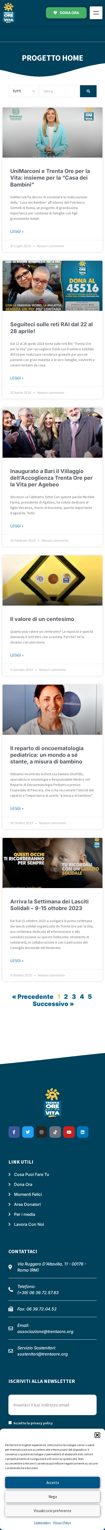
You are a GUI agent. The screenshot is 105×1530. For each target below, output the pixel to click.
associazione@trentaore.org (45, 1331)
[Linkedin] (82, 1132)
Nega (52, 1496)
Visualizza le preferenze (52, 1510)
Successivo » (53, 1004)
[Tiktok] (55, 1132)
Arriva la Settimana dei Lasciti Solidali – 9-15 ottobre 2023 (49, 904)
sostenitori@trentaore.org (42, 1354)
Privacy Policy (62, 1522)
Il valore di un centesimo (42, 619)
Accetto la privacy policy (33, 1423)
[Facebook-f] (14, 1132)
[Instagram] (41, 1132)
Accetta (52, 1482)
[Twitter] (28, 1132)
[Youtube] (69, 1132)
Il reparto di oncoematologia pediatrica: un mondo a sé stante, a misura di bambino (47, 755)
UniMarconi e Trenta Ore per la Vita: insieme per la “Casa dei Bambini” (50, 178)
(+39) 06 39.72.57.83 (38, 1292)
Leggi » (16, 231)
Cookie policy (42, 1522)
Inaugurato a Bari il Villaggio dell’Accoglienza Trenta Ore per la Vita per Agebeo (51, 478)
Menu (96, 12)
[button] (97, 1435)
